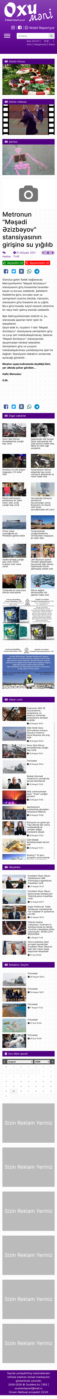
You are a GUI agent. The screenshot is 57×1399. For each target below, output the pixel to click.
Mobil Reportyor (41, 28)
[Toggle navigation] (7, 35)
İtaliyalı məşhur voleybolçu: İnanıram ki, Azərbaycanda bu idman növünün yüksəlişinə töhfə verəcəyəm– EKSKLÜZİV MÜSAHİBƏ (41, 928)
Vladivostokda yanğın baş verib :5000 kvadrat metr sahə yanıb (13, 563)
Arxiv (29, 44)
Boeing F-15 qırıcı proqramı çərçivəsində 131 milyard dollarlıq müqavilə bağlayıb (38, 859)
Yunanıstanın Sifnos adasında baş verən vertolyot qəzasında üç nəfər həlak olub (42, 473)
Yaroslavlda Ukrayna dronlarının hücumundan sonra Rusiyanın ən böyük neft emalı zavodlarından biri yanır (42, 504)
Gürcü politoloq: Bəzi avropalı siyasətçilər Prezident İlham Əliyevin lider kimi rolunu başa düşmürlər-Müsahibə (40, 947)
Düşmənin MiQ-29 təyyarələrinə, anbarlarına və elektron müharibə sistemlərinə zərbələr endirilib (37, 714)
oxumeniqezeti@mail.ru (28, 1388)
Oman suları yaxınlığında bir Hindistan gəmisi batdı (13, 533)
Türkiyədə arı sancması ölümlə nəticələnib (14, 591)
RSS (44, 1384)
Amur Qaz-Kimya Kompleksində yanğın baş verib (13, 441)
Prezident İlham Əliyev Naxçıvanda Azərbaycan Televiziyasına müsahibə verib (40, 895)
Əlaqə (52, 44)
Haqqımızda (40, 44)
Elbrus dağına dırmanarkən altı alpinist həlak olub (40, 592)
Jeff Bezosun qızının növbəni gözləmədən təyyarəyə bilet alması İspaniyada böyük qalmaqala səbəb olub (42, 564)
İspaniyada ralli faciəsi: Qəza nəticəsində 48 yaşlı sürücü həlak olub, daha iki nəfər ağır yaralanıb (43, 443)
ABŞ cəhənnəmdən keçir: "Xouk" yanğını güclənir (37, 794)
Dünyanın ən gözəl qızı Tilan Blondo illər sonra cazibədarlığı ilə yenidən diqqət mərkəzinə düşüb (38, 827)
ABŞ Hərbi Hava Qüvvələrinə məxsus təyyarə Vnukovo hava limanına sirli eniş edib (38, 733)
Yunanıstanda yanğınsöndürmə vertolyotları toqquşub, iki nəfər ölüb (42, 534)
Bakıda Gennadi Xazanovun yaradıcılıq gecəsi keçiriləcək (38, 778)
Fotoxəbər (32, 761)
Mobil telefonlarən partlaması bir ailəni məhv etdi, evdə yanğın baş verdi (12, 501)
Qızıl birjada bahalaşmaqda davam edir (38, 842)
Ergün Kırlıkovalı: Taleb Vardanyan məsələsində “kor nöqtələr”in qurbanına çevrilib (41, 910)
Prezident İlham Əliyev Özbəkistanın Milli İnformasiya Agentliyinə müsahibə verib (40, 879)
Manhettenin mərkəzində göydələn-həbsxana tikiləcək (38, 809)
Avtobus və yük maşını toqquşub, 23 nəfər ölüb (13, 472)
